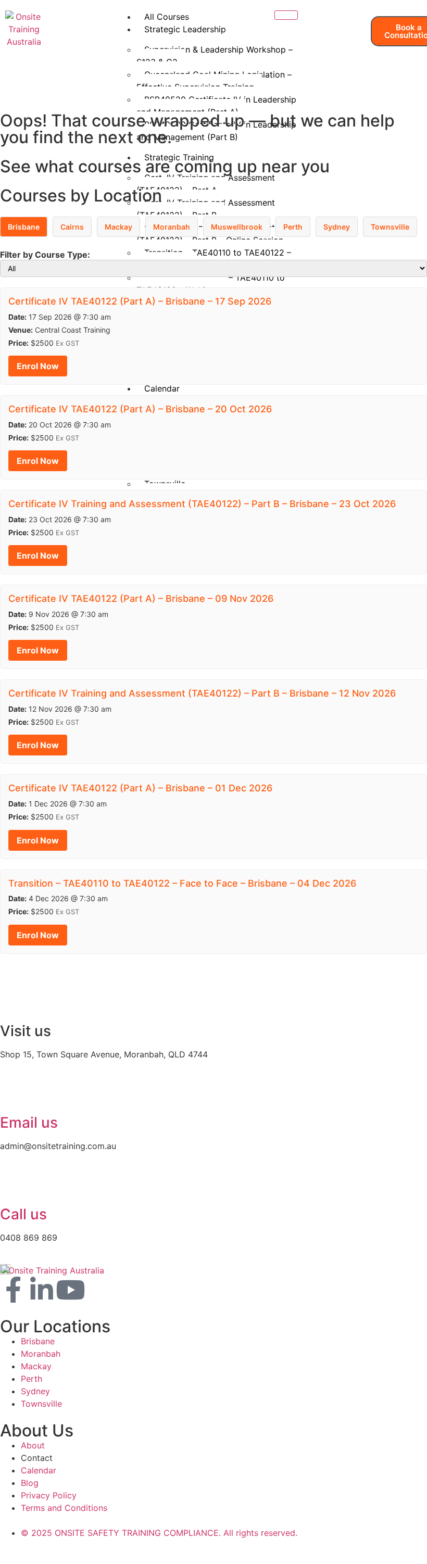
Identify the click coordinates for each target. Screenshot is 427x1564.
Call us (23, 1214)
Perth (293, 226)
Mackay (118, 226)
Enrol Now (38, 366)
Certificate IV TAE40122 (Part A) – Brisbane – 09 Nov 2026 (140, 598)
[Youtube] (70, 1290)
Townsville (390, 226)
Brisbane (24, 226)
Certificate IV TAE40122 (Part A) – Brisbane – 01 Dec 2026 (140, 788)
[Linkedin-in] (42, 1290)
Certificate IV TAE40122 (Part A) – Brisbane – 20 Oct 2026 (140, 408)
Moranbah (171, 226)
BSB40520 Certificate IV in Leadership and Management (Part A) (216, 105)
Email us (29, 1122)
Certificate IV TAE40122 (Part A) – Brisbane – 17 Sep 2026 (139, 301)
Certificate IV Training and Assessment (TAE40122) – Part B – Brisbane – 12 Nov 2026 (202, 693)
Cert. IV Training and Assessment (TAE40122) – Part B (205, 208)
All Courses (166, 16)
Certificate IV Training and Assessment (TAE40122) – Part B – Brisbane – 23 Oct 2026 (202, 503)
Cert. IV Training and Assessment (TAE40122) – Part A (205, 183)
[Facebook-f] (13, 1290)
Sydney (336, 226)
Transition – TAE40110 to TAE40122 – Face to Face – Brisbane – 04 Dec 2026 (182, 883)
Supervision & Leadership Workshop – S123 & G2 (214, 55)
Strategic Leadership (185, 29)
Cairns (72, 226)
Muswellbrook (236, 226)
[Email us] (13, 1094)
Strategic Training (179, 157)
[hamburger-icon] (286, 15)
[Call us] (13, 1185)
